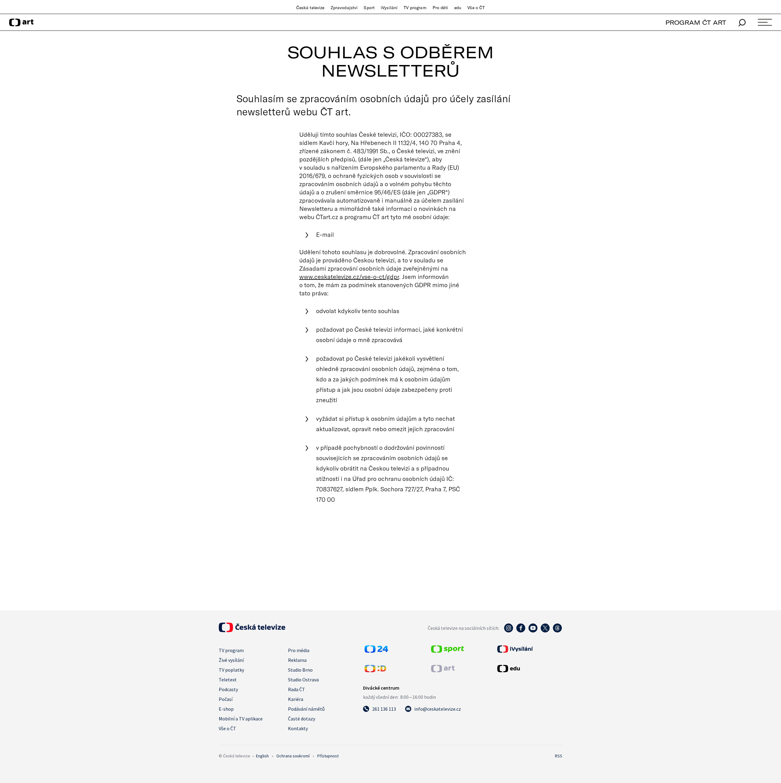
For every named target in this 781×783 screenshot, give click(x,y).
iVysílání (389, 7)
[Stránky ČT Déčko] (375, 670)
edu (457, 7)
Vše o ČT (476, 7)
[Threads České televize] (557, 631)
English (262, 756)
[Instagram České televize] (508, 631)
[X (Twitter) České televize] (545, 631)
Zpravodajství (344, 7)
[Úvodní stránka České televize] (252, 630)
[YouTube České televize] (533, 631)
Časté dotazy (301, 719)
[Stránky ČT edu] (529, 668)
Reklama (297, 660)
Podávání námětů (306, 709)
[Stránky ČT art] (443, 670)
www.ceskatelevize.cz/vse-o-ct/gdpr (349, 276)
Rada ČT (296, 689)
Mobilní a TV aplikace (241, 719)
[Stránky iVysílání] (529, 649)
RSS (558, 756)
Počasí (225, 699)
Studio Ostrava (303, 680)
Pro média (298, 650)
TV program (415, 7)
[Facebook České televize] (521, 631)
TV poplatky (231, 670)
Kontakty (298, 728)
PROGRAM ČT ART (695, 22)
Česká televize (310, 7)
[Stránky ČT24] (376, 651)
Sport (369, 7)
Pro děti (440, 7)
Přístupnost (328, 756)
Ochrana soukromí (293, 756)
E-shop (226, 709)
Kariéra (295, 699)
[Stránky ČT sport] (447, 651)
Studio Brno (300, 670)
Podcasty (228, 689)
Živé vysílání (231, 660)
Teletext (228, 680)
